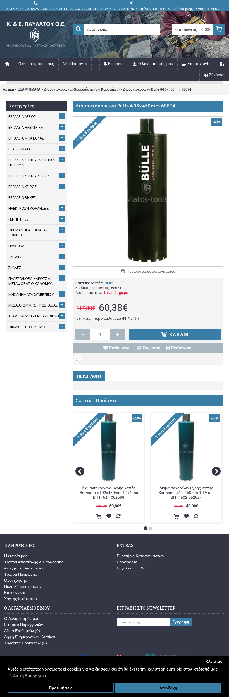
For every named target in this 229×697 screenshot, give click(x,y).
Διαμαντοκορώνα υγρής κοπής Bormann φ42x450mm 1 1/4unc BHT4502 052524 (186, 493)
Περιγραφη (89, 376)
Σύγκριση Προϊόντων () (25, 643)
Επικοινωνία (14, 592)
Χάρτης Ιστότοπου (20, 598)
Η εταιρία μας (15, 556)
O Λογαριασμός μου (21, 618)
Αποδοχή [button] (168, 688)
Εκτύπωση (181, 348)
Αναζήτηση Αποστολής (24, 568)
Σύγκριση (152, 348)
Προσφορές (127, 562)
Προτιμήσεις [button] (60, 688)
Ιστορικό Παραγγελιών (23, 624)
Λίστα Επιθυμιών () (22, 630)
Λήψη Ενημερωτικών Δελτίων (29, 637)
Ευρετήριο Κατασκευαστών (140, 556)
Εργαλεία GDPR (131, 568)
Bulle (109, 282)
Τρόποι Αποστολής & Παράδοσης (33, 562)
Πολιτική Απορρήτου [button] (27, 675)
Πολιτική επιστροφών (22, 586)
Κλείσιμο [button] (214, 661)
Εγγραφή (180, 622)
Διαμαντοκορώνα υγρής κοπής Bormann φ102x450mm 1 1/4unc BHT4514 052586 (109, 493)
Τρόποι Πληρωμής (20, 574)
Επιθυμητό (119, 348)
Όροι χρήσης (15, 580)
